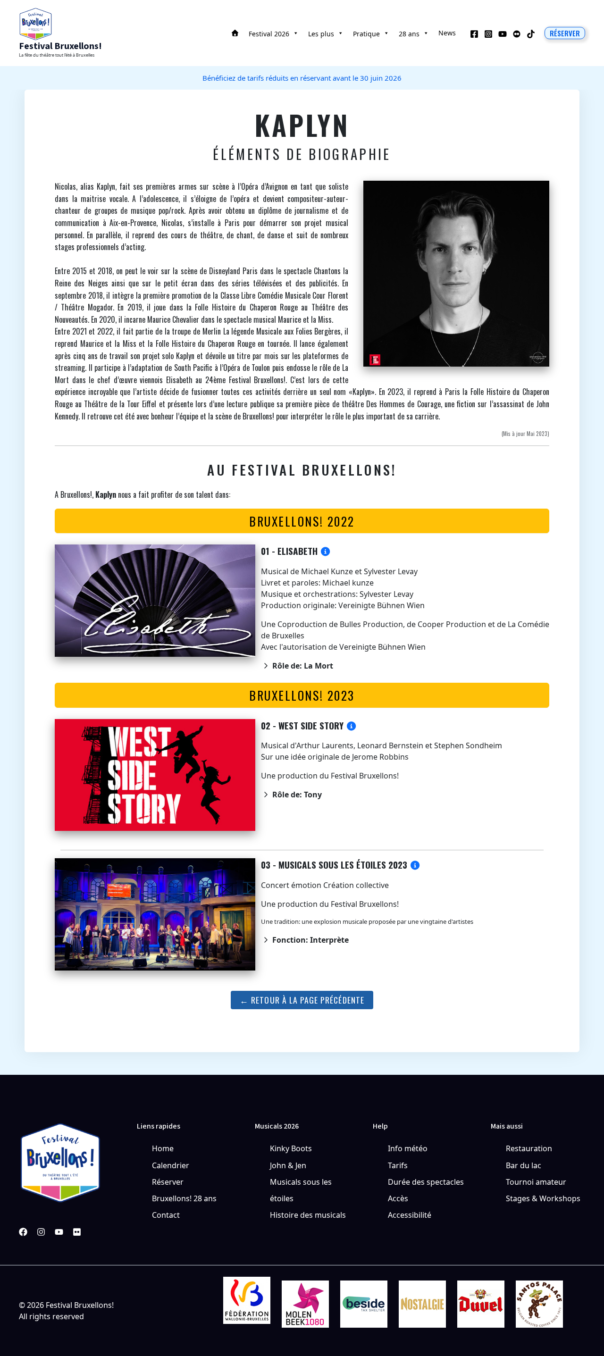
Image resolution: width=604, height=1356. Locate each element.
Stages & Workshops (543, 1198)
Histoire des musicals (308, 1215)
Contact (166, 1215)
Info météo (408, 1148)
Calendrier (170, 1165)
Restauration (529, 1148)
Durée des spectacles (426, 1182)
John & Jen (288, 1165)
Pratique (366, 33)
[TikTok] (531, 34)
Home (163, 1148)
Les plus (321, 33)
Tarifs (398, 1165)
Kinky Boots (291, 1148)
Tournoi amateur (536, 1182)
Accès (398, 1198)
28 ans (409, 33)
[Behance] (516, 34)
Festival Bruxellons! (60, 46)
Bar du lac (523, 1165)
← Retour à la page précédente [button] (302, 1000)
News (447, 32)
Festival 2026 (269, 33)
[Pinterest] (77, 1232)
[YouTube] (502, 34)
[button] (565, 33)
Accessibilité (409, 1215)
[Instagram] (488, 34)
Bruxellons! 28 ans (184, 1198)
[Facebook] (474, 34)
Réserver (168, 1182)
